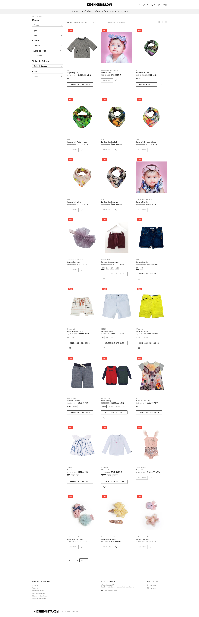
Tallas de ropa (39, 51)
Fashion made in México (144, 200)
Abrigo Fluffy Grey (73, 73)
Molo (137, 70)
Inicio (33, 16)
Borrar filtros (61, 50)
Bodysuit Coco (141, 470)
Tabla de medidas (38, 591)
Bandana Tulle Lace (73, 262)
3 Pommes (139, 329)
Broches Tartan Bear (142, 539)
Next (83, 560)
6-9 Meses (38, 56)
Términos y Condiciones (40, 596)
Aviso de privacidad (38, 593)
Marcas (35, 20)
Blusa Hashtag (106, 401)
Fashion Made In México (109, 70)
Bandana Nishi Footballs (109, 142)
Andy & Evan (71, 398)
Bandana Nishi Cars (142, 73)
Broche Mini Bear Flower (75, 539)
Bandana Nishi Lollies (74, 202)
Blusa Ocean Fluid (73, 470)
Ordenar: (69, 22)
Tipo (34, 30)
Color (35, 71)
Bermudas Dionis (107, 331)
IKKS (68, 70)
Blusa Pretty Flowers (108, 470)
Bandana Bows (106, 73)
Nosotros (35, 588)
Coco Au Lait (105, 260)
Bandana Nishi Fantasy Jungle (77, 142)
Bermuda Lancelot (142, 262)
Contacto (35, 585)
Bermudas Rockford (73, 401)
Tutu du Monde (141, 467)
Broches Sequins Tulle (108, 539)
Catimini (69, 467)
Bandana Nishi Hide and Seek (146, 142)
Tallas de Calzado (41, 61)
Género (36, 40)
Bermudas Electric (142, 331)
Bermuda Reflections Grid (75, 331)
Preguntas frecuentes (39, 598)
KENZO (103, 329)
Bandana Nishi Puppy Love (110, 202)
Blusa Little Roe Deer (143, 401)
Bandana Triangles (142, 202)
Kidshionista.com (99, 4)
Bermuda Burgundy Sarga (109, 262)
